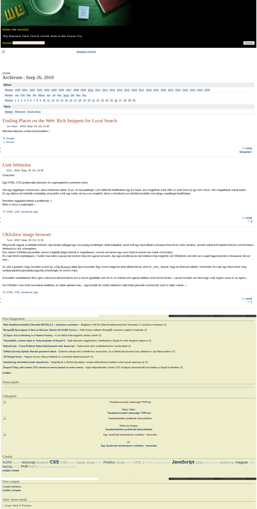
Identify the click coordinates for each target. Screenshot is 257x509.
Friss (79, 36)
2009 (83, 89)
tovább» (7, 373)
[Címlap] (14, 9)
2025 (200, 89)
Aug (59, 95)
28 (125, 100)
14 (61, 100)
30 (134, 100)
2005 (54, 89)
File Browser (63, 266)
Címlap (6, 72)
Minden (9, 89)
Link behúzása (16, 164)
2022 (178, 89)
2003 (39, 89)
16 (71, 100)
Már (29, 95)
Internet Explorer (162, 462)
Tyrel (9, 240)
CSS (54, 461)
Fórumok (34, 36)
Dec (84, 95)
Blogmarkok (15, 36)
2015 (127, 89)
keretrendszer (212, 462)
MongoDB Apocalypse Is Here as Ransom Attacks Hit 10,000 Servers (40, 330)
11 (48, 100)
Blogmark (20, 111)
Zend (72, 467)
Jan (17, 95)
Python (41, 467)
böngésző (42, 462)
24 (107, 100)
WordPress (63, 467)
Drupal (91, 462)
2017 (141, 89)
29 (129, 100)
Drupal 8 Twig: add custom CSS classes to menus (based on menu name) (43, 367)
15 (66, 100)
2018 (149, 89)
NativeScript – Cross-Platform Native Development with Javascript (38, 346)
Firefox (109, 462)
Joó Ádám (12, 126)
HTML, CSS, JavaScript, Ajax (22, 211)
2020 (163, 89)
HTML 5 (139, 462)
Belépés (6, 29)
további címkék (11, 470)
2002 (32, 89)
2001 (25, 89)
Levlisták (44, 36)
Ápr (35, 95)
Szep (66, 95)
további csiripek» (12, 490)
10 (44, 100)
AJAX (7, 462)
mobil (252, 462)
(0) (165, 324)
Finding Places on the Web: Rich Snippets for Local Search (59, 120)
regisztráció (23, 29)
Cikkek (25, 36)
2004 (47, 89)
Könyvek (71, 36)
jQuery (199, 462)
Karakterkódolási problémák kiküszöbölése (129, 429)
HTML (129, 462)
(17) (173, 351)
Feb (22, 95)
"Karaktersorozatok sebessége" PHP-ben (129, 413)
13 (57, 100)
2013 (112, 89)
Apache (16, 462)
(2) (145, 330)
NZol (9, 170)
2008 (76, 89)
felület (99, 462)
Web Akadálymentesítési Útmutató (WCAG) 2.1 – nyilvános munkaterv (40, 324)
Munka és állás (58, 36)
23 (102, 100)
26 (116, 100)
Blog (5, 36)
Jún (49, 95)
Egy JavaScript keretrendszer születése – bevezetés (129, 445)
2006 (61, 89)
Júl (53, 95)
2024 (192, 89)
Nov (78, 95)
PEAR (17, 467)
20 (89, 100)
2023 (185, 89)
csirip (248, 148)
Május (41, 95)
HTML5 (148, 462)
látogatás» (246, 151)
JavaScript (183, 461)
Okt (72, 95)
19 (84, 100)
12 (53, 100)
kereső (10, 142)
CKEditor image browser (26, 234)
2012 (105, 89)
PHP (24, 466)
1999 (17, 89)
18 (79, 100)
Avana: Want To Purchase (18, 505)
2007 (69, 89)
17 (75, 100)
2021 (170, 89)
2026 (207, 89)
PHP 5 (33, 466)
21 (93, 100)
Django (80, 462)
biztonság (28, 462)
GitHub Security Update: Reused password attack (29, 351)
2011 (98, 89)
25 (111, 100)
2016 (134, 89)
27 (120, 100)
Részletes (7, 42)
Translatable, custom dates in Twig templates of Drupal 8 (34, 340)
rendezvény (52, 467)
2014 (119, 89)
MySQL (8, 466)
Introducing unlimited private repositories (26, 362)
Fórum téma (34, 111)
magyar (241, 462)
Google (10, 138)
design (72, 462)
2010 (90, 89)
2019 (156, 89)
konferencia (227, 462)
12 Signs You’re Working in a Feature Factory (27, 335)
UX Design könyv (12, 356)
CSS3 (63, 462)
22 (98, 100)
